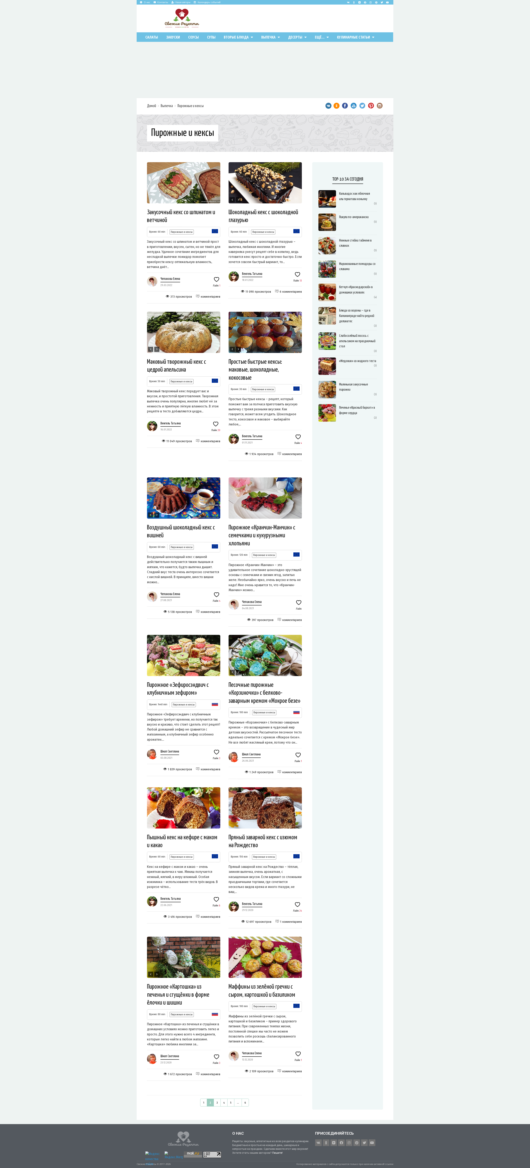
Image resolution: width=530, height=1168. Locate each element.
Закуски (173, 37)
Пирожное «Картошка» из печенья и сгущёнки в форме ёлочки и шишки (178, 995)
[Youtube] (387, 2)
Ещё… (319, 37)
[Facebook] (365, 2)
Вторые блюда (236, 37)
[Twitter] (381, 2)
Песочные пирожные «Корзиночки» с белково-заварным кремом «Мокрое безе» (264, 693)
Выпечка (268, 37)
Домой (151, 106)
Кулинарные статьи (353, 37)
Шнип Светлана (169, 751)
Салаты (151, 37)
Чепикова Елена (170, 279)
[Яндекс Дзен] (359, 2)
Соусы (193, 37)
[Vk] (348, 2)
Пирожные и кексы (190, 106)
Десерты (295, 37)
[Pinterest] (376, 2)
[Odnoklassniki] (354, 2)
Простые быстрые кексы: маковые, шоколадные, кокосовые (255, 370)
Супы (211, 37)
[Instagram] (370, 2)
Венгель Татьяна (252, 274)
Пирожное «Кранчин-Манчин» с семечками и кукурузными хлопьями (262, 535)
